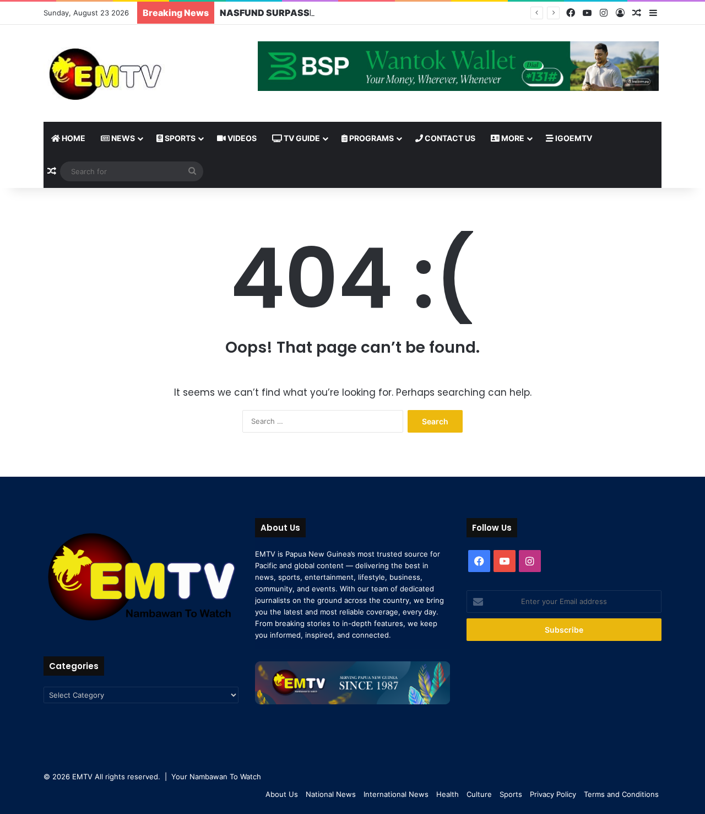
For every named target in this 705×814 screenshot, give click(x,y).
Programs (371, 138)
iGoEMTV (573, 138)
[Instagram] (603, 13)
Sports (179, 138)
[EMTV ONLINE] (141, 73)
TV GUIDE (301, 138)
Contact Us (449, 138)
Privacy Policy (553, 794)
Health (447, 794)
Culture (479, 794)
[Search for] (192, 171)
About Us (281, 794)
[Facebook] (570, 13)
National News (331, 794)
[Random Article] (636, 13)
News (122, 138)
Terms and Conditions (621, 794)
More (512, 138)
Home (72, 138)
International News (396, 794)
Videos (241, 138)
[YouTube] (587, 13)
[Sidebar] (653, 13)
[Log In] (620, 13)
